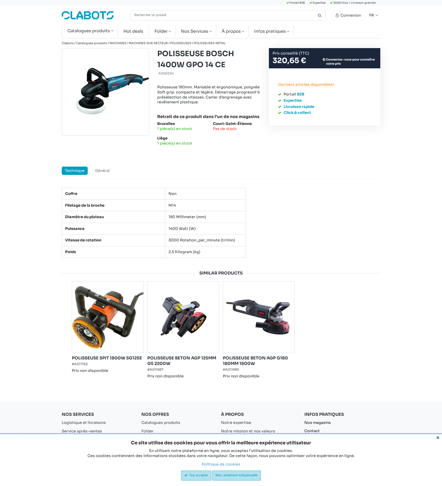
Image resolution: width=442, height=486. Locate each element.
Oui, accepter (198, 475)
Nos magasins (317, 422)
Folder (147, 431)
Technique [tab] (74, 170)
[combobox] (228, 15)
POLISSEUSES (180, 43)
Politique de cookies (221, 464)
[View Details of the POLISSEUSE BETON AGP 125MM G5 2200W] (183, 317)
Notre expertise (236, 422)
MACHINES (117, 43)
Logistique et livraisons (84, 422)
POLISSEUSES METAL (210, 43)
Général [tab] (102, 170)
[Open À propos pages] (244, 31)
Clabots (68, 43)
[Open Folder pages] (171, 31)
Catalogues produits (91, 43)
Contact (312, 430)
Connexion (350, 15)
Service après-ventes (82, 431)
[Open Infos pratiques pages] (290, 31)
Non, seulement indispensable (236, 475)
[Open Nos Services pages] (212, 31)
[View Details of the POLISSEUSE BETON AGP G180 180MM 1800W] (258, 317)
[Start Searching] (320, 15)
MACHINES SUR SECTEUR (148, 43)
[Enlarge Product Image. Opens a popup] (137, 347)
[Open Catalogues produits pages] (114, 31)
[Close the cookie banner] (438, 437)
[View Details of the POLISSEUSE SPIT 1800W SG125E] (107, 317)
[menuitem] (90, 31)
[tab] (221, 223)
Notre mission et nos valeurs (248, 431)
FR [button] (372, 15)
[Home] (87, 15)
